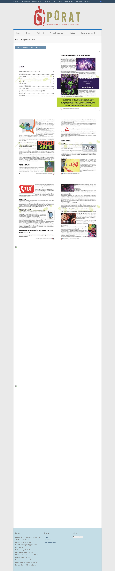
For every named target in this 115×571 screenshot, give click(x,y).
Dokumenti (47, 540)
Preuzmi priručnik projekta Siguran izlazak (31, 47)
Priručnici (72, 33)
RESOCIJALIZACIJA (25, 1)
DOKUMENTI (87, 1)
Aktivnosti (40, 33)
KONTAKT (16, 1)
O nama (28, 33)
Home (18, 33)
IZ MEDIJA (60, 1)
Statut (46, 537)
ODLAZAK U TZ (46, 1)
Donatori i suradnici (88, 33)
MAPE (54, 1)
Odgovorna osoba (50, 542)
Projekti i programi (56, 33)
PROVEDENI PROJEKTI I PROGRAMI (73, 1)
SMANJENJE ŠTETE (36, 1)
